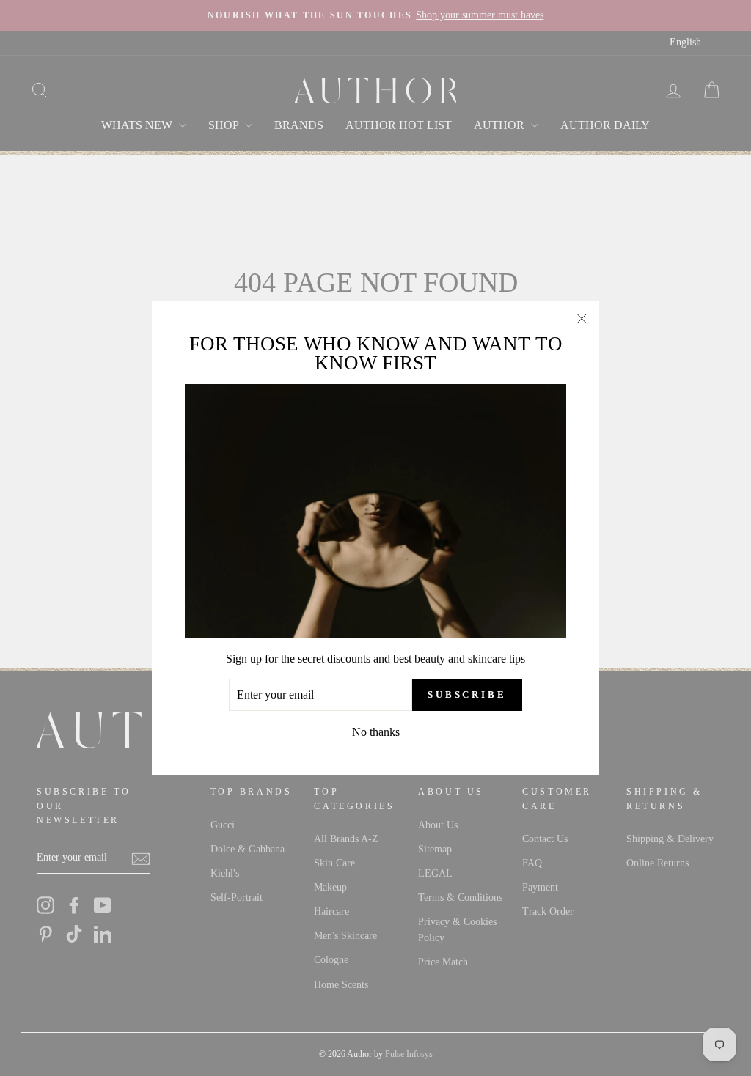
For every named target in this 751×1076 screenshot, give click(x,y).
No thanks (376, 732)
